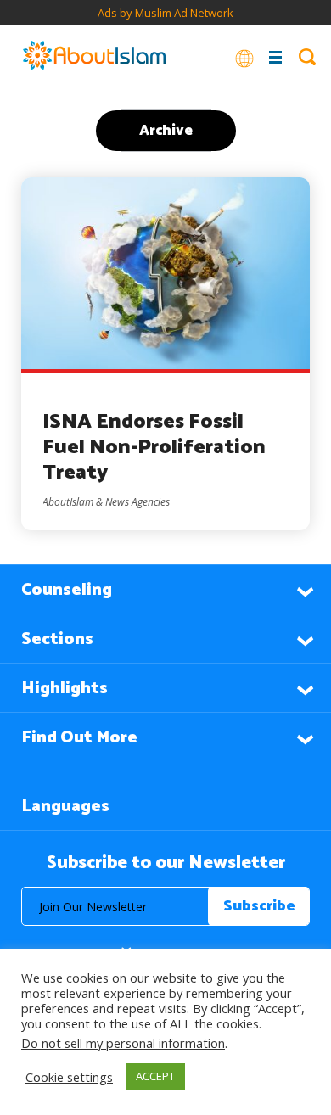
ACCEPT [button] (155, 1076)
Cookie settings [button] (69, 1076)
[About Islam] (94, 57)
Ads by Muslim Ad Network (165, 12)
